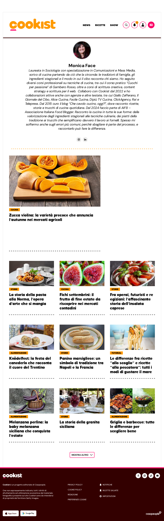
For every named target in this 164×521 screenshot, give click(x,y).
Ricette (100, 25)
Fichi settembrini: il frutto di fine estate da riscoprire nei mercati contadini (80, 301)
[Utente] (142, 25)
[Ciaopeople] (153, 513)
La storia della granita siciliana (80, 424)
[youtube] (157, 475)
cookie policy (75, 489)
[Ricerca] (126, 25)
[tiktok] (151, 475)
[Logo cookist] (32, 25)
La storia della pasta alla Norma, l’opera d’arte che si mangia (27, 299)
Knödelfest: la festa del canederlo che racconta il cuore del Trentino (30, 363)
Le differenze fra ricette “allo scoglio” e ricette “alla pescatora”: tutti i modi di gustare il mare (131, 365)
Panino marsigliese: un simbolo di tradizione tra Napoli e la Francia (81, 363)
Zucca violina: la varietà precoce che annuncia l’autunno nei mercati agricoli (51, 217)
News (86, 25)
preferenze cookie (77, 499)
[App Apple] (11, 513)
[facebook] (138, 475)
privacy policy (75, 484)
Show (114, 25)
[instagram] (144, 475)
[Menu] (151, 25)
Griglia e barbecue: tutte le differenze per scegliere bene (132, 427)
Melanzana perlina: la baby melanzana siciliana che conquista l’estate (29, 429)
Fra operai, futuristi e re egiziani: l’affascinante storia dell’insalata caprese (131, 301)
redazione (73, 494)
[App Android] (28, 513)
